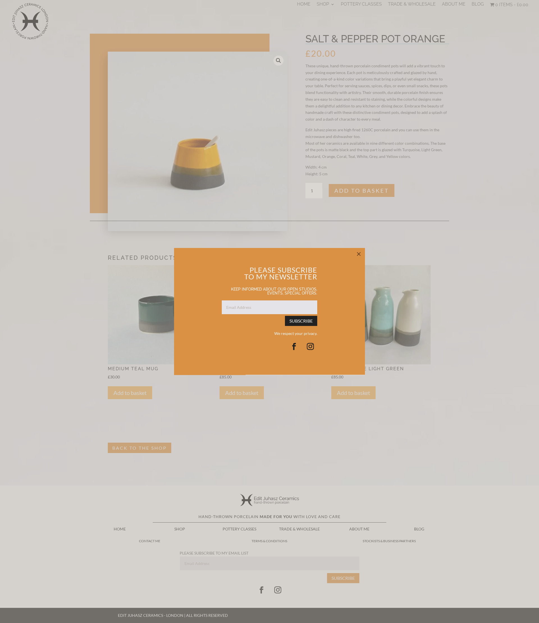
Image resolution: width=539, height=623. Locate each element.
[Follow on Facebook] (294, 347)
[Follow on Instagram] (310, 347)
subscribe (301, 321)
